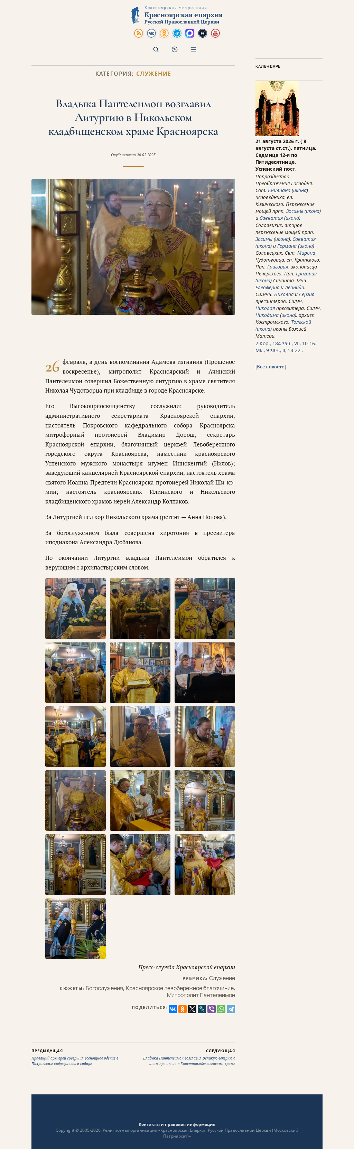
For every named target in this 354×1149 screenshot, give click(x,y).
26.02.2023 (146, 154)
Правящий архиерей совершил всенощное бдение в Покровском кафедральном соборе (74, 1057)
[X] (192, 1009)
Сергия (306, 294)
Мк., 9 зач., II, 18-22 (277, 350)
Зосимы (294, 211)
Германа (287, 246)
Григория (277, 266)
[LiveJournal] (202, 1009)
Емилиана (279, 190)
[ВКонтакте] (173, 1009)
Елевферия (267, 287)
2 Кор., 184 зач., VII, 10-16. (285, 343)
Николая (284, 294)
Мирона (306, 252)
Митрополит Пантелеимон (201, 995)
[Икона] (277, 134)
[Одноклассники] (182, 1009)
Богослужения (104, 988)
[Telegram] (231, 1009)
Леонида (294, 287)
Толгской (301, 322)
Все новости (271, 366)
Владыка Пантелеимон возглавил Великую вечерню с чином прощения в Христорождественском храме (189, 1057)
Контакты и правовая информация (177, 1124)
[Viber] (211, 1009)
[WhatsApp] (221, 1009)
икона (300, 190)
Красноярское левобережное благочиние (180, 988)
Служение (153, 73)
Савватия (271, 218)
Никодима (267, 315)
